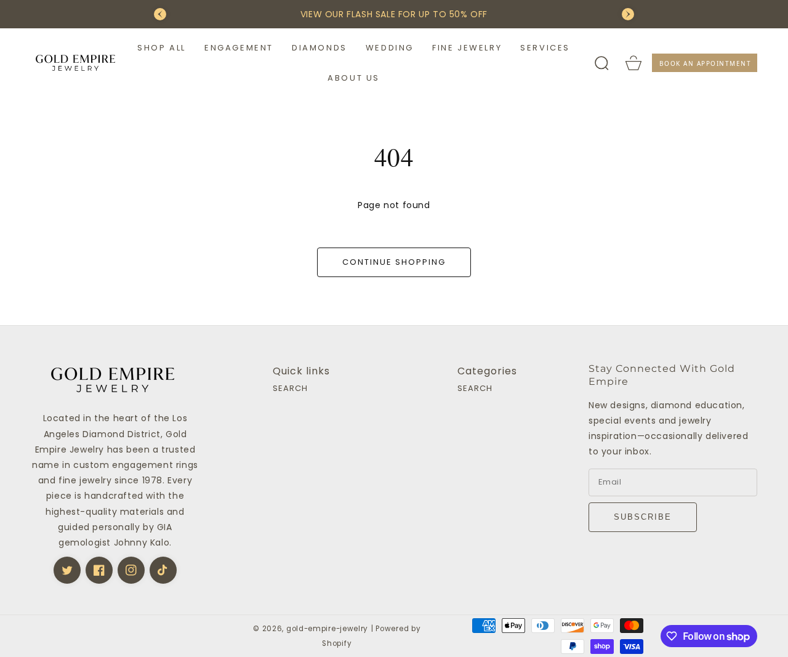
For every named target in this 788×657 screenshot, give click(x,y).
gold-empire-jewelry (327, 629)
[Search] (601, 63)
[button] (161, 47)
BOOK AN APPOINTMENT (705, 63)
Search (290, 389)
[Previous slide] (160, 14)
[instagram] (131, 570)
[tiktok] (163, 570)
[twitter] (67, 570)
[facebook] (99, 570)
